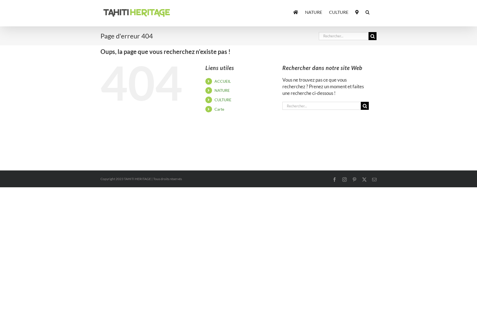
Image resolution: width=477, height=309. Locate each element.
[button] (367, 11)
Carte (219, 109)
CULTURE (222, 99)
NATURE (222, 90)
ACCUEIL (222, 81)
